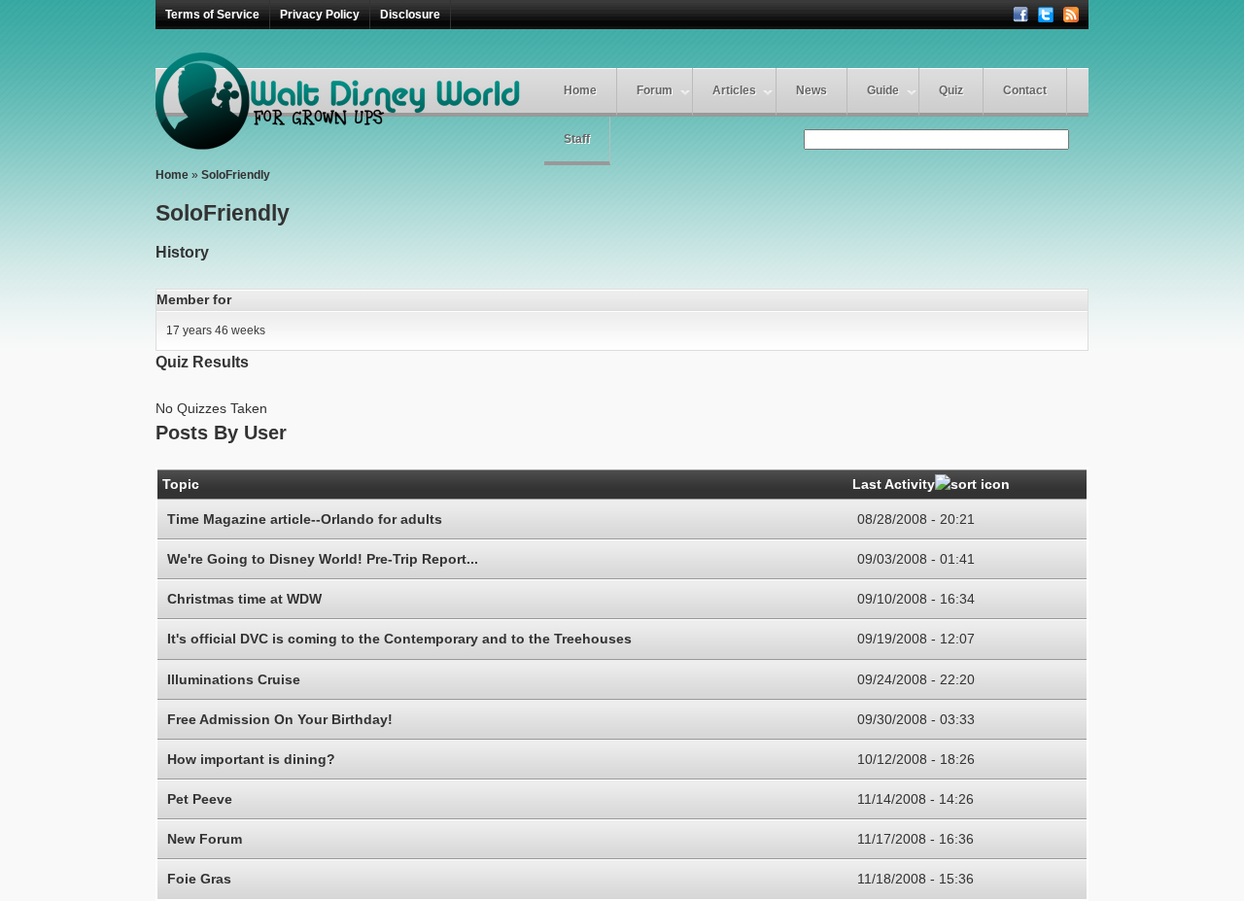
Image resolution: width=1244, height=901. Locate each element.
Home (580, 90)
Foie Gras (199, 878)
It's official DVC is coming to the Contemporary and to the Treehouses (399, 638)
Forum (655, 90)
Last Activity (893, 484)
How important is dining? (251, 759)
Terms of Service (212, 14)
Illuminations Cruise (233, 679)
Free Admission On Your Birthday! (280, 719)
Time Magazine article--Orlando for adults (304, 519)
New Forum (204, 839)
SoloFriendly (235, 175)
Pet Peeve (199, 799)
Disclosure (410, 14)
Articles (734, 90)
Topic (180, 484)
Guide (883, 90)
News (811, 90)
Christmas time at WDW (244, 598)
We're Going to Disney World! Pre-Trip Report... (322, 559)
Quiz (951, 90)
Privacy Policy (320, 14)
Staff (577, 139)
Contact (1025, 90)
